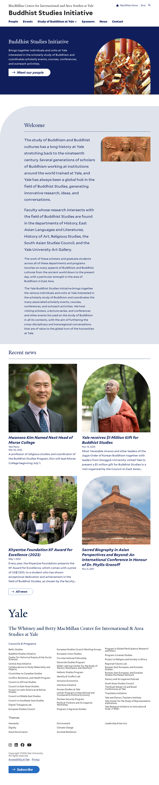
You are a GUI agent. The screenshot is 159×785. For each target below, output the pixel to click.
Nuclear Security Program (70, 699)
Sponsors (88, 21)
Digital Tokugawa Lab (20, 705)
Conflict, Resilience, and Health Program (29, 678)
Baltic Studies (16, 650)
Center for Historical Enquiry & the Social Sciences (30, 658)
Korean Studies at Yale (68, 689)
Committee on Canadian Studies (25, 674)
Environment (63, 724)
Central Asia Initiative (20, 664)
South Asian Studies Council (119, 684)
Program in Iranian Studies (118, 655)
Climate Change (65, 728)
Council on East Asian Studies (24, 687)
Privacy (36, 759)
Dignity (12, 728)
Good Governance (18, 732)
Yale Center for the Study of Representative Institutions (127, 702)
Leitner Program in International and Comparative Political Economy (76, 694)
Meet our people (30, 72)
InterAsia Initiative (66, 685)
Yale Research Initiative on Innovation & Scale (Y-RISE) (125, 708)
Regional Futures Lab (116, 664)
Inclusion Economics (67, 681)
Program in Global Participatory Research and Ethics (126, 650)
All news (21, 591)
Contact (117, 21)
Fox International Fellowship (71, 658)
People (13, 21)
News (103, 21)
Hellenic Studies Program (70, 672)
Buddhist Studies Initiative (22, 654)
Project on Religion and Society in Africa (126, 659)
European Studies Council (22, 709)
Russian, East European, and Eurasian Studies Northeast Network (124, 674)
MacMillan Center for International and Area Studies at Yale (51, 6)
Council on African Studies (22, 682)
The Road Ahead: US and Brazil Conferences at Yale (121, 688)
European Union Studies (69, 654)
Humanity (14, 724)
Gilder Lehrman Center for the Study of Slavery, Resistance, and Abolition (77, 667)
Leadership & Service (116, 724)
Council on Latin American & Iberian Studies (27, 691)
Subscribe (25, 769)
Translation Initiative (116, 693)
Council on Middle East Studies (25, 696)
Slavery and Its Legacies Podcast (122, 679)
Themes (14, 717)
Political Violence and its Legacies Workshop (74, 704)
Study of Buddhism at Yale (56, 21)
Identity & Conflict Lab (68, 677)
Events (28, 21)
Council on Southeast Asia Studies (26, 701)
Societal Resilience (66, 732)
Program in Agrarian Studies (71, 709)
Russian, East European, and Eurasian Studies (124, 668)
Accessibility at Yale (19, 759)
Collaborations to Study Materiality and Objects (29, 668)
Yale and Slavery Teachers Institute (123, 698)
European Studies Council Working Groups (79, 650)
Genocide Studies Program (71, 662)
